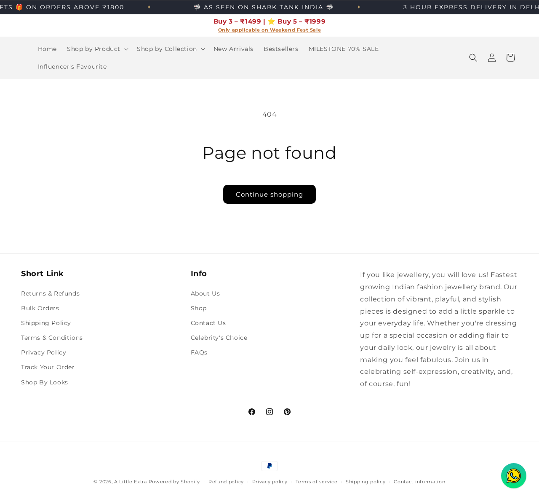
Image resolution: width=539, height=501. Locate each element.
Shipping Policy (46, 323)
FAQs (199, 352)
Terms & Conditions (52, 337)
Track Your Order (48, 367)
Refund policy (226, 482)
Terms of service (316, 482)
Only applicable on (244, 30)
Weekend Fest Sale (295, 30)
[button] (97, 49)
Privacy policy (270, 482)
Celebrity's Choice (219, 337)
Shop (199, 308)
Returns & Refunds (50, 293)
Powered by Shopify (174, 482)
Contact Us (208, 323)
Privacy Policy (43, 352)
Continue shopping (269, 194)
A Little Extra (130, 482)
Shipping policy (366, 482)
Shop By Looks (44, 382)
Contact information (419, 482)
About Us (205, 293)
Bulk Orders (40, 308)
